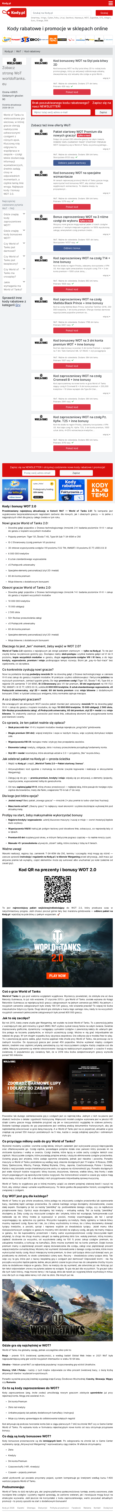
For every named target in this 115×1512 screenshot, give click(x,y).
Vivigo (43, 18)
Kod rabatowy (32, 51)
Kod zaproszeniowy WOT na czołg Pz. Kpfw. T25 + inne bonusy (80, 419)
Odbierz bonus (72, 248)
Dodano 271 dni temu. (88, 83)
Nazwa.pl (79, 18)
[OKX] (34, 39)
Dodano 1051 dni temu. (88, 240)
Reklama (87, 1508)
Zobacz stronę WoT (12, 70)
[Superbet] (16, 39)
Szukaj (104, 12)
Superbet (94, 18)
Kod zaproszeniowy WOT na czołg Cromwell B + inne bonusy (77, 377)
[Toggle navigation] (111, 3)
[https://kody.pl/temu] (100, 489)
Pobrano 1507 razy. (62, 360)
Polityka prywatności (59, 1508)
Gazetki (20, 1508)
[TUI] (71, 39)
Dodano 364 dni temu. (88, 154)
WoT (18, 51)
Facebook (76, 1508)
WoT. (55, 83)
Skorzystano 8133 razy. (64, 157)
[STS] (25, 39)
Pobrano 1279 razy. (62, 201)
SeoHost (70, 18)
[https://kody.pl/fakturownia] (72, 489)
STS (101, 18)
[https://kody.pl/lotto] (15, 489)
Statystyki (42, 1508)
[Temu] (53, 39)
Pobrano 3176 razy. (62, 443)
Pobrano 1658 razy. (62, 284)
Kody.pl (6, 3)
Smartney (35, 18)
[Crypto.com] (43, 39)
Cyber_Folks (53, 18)
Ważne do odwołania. (68, 83)
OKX (46, 20)
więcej (106, 78)
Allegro (107, 18)
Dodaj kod (108, 1508)
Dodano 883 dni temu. (88, 281)
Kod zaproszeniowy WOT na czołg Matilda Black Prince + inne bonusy (78, 301)
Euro (33, 20)
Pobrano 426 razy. (61, 86)
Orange (39, 20)
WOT (86, 18)
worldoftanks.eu (14, 81)
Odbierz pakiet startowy (72, 162)
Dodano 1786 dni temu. (88, 322)
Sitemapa (31, 1508)
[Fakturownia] (108, 39)
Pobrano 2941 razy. (62, 401)
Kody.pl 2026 (8, 1508)
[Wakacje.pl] (80, 39)
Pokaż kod (72, 92)
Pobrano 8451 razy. (62, 325)
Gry (18, 305)
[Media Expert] (62, 39)
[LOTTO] (7, 39)
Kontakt (97, 1508)
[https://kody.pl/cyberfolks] (43, 489)
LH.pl (62, 18)
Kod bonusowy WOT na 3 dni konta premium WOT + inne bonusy (78, 342)
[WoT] (99, 39)
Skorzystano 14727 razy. (64, 242)
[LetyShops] (89, 39)
